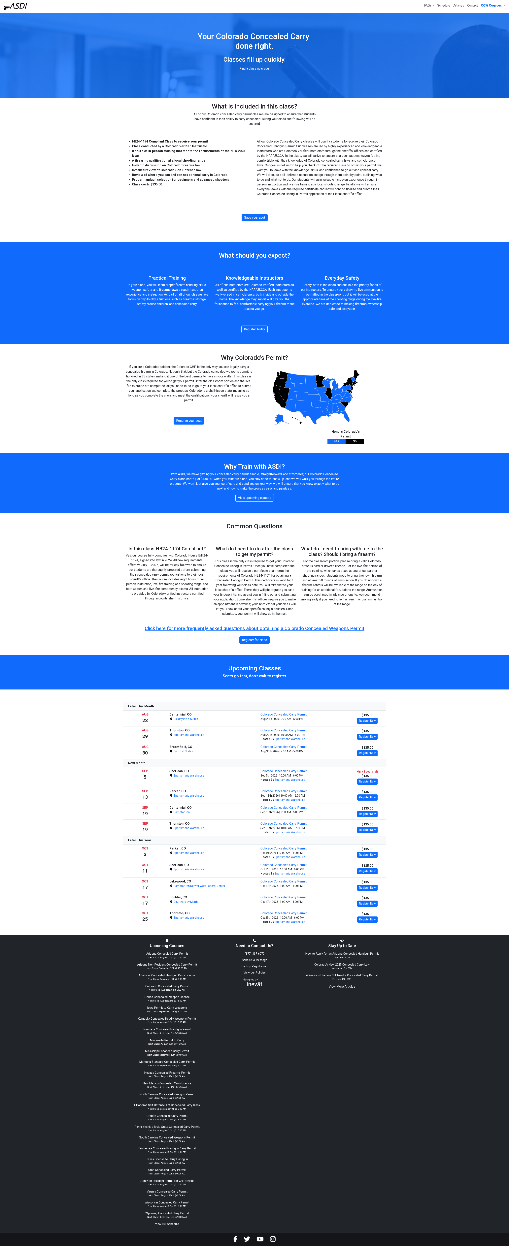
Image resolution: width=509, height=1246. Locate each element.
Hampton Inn (181, 812)
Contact (472, 5)
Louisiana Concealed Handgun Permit (167, 1029)
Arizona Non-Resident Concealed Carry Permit (167, 964)
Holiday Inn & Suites (185, 718)
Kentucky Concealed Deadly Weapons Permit (167, 1018)
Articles (458, 5)
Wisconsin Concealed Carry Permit (167, 1202)
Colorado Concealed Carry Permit (283, 714)
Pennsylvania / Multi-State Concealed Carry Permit (167, 1127)
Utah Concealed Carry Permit (167, 1170)
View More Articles (342, 986)
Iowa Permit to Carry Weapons (167, 1007)
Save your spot (254, 217)
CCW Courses (492, 5)
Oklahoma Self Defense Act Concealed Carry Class (167, 1105)
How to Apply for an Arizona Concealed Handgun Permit (342, 953)
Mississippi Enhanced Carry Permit (167, 1051)
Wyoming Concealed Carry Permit (167, 1213)
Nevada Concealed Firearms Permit (167, 1072)
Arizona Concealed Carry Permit (167, 953)
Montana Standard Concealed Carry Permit (167, 1062)
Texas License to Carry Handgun (167, 1159)
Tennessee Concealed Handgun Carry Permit (167, 1148)
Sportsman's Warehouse (188, 734)
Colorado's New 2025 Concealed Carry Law (342, 964)
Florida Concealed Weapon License (167, 997)
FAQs (428, 5)
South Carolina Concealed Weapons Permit (167, 1137)
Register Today (254, 329)
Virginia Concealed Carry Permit (167, 1191)
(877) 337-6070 (254, 953)
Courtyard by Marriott (186, 901)
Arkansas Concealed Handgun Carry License (167, 975)
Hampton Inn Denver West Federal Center (199, 885)
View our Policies (255, 972)
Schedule (443, 5)
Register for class (254, 640)
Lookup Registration (254, 966)
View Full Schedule (167, 1224)
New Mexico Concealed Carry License (167, 1083)
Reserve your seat (189, 421)
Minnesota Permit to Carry (167, 1040)
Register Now (367, 720)
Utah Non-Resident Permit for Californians (167, 1181)
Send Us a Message (254, 960)
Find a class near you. (254, 68)
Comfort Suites (183, 751)
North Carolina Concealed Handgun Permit (167, 1094)
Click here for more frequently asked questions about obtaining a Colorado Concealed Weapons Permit (254, 628)
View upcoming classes (254, 498)
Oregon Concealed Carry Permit (167, 1116)
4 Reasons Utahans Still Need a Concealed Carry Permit (342, 975)
